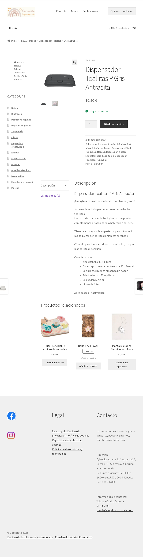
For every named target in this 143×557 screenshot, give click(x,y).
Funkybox (90, 151)
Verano (15, 152)
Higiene (102, 144)
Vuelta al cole (18, 158)
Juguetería (17, 131)
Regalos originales (116, 151)
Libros (14, 137)
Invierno (15, 164)
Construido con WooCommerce (73, 537)
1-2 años (121, 144)
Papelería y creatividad (17, 145)
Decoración (118, 148)
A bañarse (97, 148)
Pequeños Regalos (21, 119)
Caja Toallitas (104, 155)
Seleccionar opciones (121, 364)
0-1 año (111, 144)
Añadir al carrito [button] (55, 362)
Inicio (14, 40)
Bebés (32, 40)
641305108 (103, 506)
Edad (128, 148)
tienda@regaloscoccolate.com (115, 510)
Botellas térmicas (21, 170)
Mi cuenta (61, 11)
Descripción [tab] (48, 185)
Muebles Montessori (22, 182)
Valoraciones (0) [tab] (50, 195)
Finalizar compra (91, 11)
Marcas (101, 151)
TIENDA (12, 28)
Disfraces (16, 113)
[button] (74, 62)
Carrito (74, 11)
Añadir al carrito (114, 124)
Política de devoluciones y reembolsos (30, 537)
